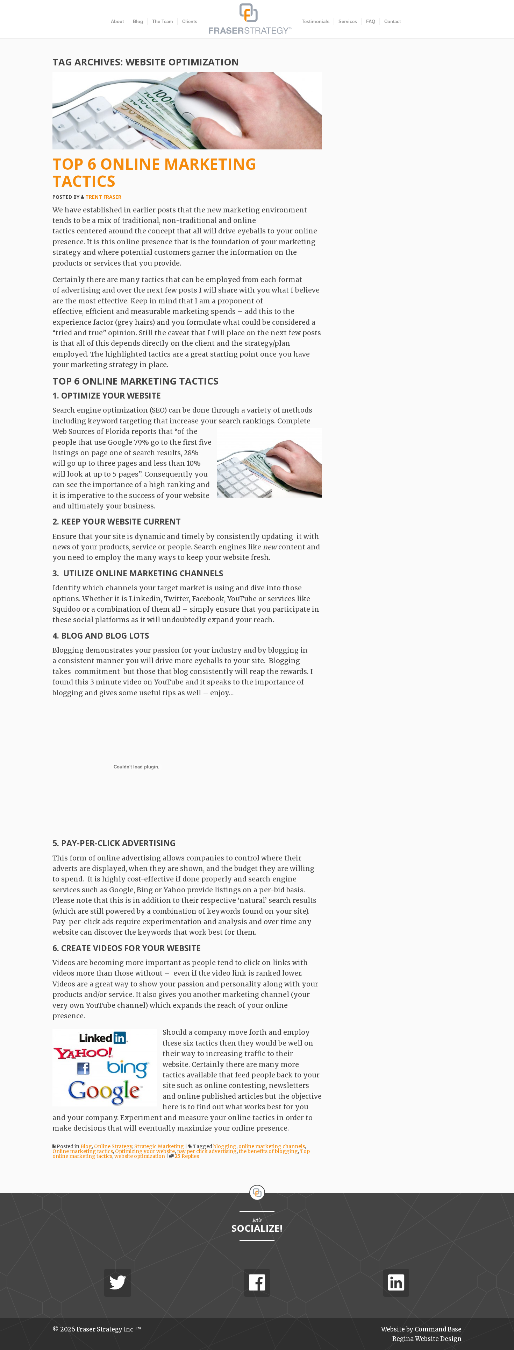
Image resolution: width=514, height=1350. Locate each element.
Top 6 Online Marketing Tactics (154, 172)
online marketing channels (271, 1146)
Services (347, 21)
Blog (138, 21)
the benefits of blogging (268, 1151)
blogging (224, 1146)
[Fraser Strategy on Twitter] (117, 1283)
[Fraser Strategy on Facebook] (257, 1283)
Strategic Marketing (159, 1146)
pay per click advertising (207, 1151)
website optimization (139, 1156)
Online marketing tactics (82, 1151)
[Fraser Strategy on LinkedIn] (396, 1283)
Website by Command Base (421, 1329)
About (117, 21)
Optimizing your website (145, 1151)
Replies (187, 1156)
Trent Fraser (103, 197)
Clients (189, 21)
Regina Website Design (427, 1339)
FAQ (370, 21)
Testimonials (315, 21)
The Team (162, 21)
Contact (392, 21)
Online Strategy (113, 1146)
